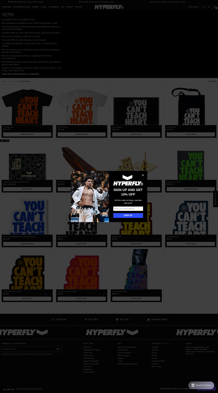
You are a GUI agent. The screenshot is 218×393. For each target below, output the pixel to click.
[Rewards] (201, 385)
